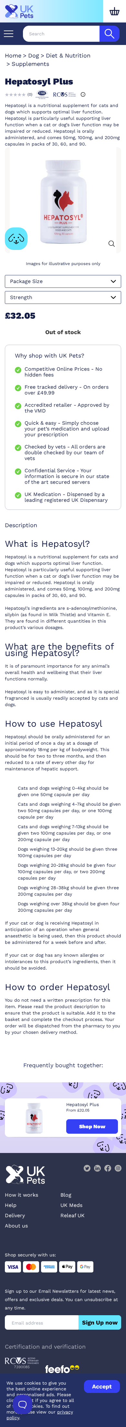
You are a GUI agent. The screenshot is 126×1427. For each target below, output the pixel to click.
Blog (65, 1195)
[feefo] (62, 1369)
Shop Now (92, 1126)
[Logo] (19, 11)
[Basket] (114, 11)
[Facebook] (107, 1168)
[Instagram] (118, 1168)
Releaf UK (72, 1215)
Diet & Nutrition (68, 55)
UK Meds (71, 1205)
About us (16, 1226)
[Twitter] (87, 1168)
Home (13, 55)
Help (10, 1205)
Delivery (15, 1215)
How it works (21, 1195)
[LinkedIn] (97, 1168)
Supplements (30, 63)
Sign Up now (100, 1322)
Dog (33, 55)
